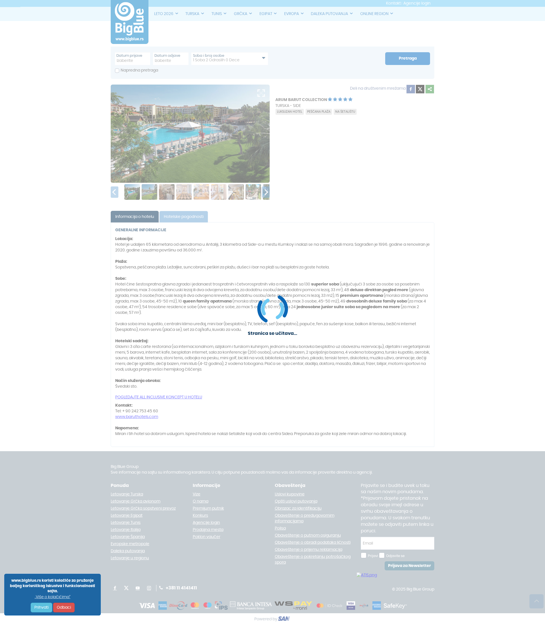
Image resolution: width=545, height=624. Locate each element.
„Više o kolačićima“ (52, 597)
